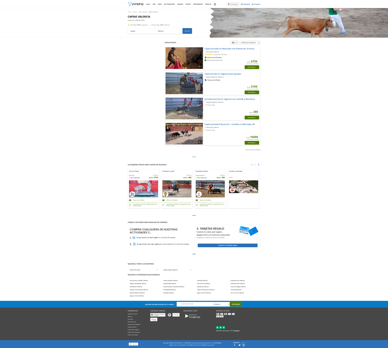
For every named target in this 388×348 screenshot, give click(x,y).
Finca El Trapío (134, 171)
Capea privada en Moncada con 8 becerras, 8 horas (229, 48)
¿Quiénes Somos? (133, 314)
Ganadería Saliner (202, 171)
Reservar (251, 67)
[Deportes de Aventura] (136, 4)
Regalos (208, 4)
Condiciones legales (133, 329)
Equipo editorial (132, 327)
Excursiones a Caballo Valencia (139, 280)
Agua (148, 4)
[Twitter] (239, 346)
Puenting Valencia (236, 290)
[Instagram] (243, 346)
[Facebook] (234, 346)
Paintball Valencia (202, 280)
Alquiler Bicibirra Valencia (137, 293)
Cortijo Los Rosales (235, 171)
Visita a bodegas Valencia (238, 287)
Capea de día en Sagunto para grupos (223, 73)
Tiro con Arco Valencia (237, 293)
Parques (180, 4)
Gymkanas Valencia (203, 287)
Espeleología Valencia (169, 283)
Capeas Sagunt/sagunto (170, 270)
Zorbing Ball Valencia (169, 290)
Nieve (160, 4)
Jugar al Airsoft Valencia (204, 293)
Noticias (130, 316)
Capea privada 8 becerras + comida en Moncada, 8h (230, 124)
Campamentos (197, 4)
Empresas (246, 4)
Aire (154, 4)
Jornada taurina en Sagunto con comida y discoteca (230, 99)
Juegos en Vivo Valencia (137, 296)
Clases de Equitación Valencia (206, 290)
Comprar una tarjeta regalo (227, 245)
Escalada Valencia (168, 293)
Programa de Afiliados (134, 324)
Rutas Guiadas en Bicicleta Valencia (173, 287)
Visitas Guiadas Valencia (170, 280)
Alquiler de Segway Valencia (138, 283)
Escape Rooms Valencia (238, 280)
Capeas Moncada (135, 270)
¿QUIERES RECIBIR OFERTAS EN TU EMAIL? (159, 304)
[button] (258, 164)
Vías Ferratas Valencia (203, 283)
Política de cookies (133, 335)
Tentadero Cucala (168, 171)
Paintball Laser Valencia (238, 283)
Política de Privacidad (134, 332)
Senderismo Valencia (136, 287)
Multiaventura (169, 4)
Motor (188, 4)
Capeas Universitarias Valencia (139, 290)
